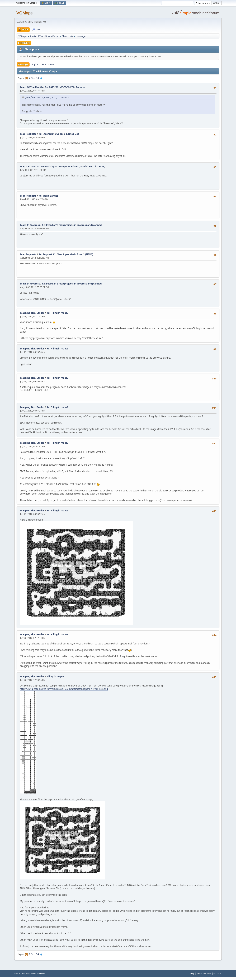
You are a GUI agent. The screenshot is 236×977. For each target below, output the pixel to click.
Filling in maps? (55, 676)
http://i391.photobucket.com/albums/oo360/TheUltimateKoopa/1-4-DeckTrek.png (64, 688)
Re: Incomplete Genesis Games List (59, 133)
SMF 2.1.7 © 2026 (22, 974)
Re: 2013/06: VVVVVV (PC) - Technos (65, 87)
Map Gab (25, 166)
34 (37, 78)
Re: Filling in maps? (57, 312)
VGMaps (24, 13)
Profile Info (24, 42)
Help (192, 973)
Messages (23, 64)
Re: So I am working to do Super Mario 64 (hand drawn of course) (68, 166)
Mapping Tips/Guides (32, 312)
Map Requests (28, 133)
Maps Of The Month (31, 87)
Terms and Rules (204, 973)
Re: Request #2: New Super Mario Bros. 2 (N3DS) (66, 254)
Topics (35, 64)
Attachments (48, 64)
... (34, 78)
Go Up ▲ (218, 973)
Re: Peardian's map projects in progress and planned (72, 225)
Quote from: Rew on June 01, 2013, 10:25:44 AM (47, 97)
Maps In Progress (30, 225)
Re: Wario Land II (48, 195)
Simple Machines (38, 974)
